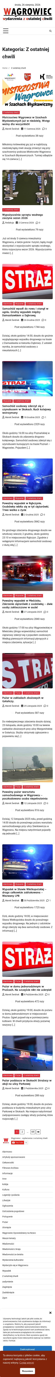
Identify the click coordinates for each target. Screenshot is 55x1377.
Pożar (18, 693)
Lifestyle (6, 1200)
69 (32, 1131)
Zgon (4, 1298)
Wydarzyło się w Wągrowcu (15, 1265)
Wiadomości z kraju (11, 1249)
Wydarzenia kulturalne (12, 1260)
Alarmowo (8, 304)
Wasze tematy (9, 1238)
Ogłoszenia (7, 1206)
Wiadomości (8, 1244)
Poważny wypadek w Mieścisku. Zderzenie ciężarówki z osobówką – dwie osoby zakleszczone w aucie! (27, 604)
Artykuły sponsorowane (13, 1157)
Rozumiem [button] (27, 1371)
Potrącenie (7, 1216)
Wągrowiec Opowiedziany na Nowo (19, 1233)
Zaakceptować (27, 1349)
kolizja (5, 1184)
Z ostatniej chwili (11, 112)
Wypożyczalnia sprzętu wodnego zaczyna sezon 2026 (22, 216)
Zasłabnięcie (8, 1292)
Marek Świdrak (12, 129)
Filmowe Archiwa (10, 1168)
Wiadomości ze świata (12, 1254)
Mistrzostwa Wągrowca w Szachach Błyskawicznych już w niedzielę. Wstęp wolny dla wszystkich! (26, 121)
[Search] (50, 31)
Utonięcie (6, 1227)
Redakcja (9, 222)
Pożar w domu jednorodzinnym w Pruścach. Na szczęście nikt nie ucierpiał (26, 988)
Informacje (7, 1173)
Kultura (5, 1189)
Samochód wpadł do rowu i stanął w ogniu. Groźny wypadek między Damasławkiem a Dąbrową (25, 312)
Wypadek (19, 304)
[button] (50, 1312)
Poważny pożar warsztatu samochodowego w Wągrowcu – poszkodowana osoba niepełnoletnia (25, 795)
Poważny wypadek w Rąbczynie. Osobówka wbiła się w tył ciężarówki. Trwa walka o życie (25, 506)
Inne (4, 1179)
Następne (38, 1132)
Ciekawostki (8, 1162)
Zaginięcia (7, 1287)
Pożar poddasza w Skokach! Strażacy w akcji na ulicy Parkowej (26, 1082)
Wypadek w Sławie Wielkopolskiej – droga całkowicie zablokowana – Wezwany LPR (24, 892)
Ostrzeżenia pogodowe (13, 1211)
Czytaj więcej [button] (26, 1362)
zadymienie (7, 1281)
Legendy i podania (11, 1195)
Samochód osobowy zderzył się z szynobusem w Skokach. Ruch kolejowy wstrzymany (26, 409)
